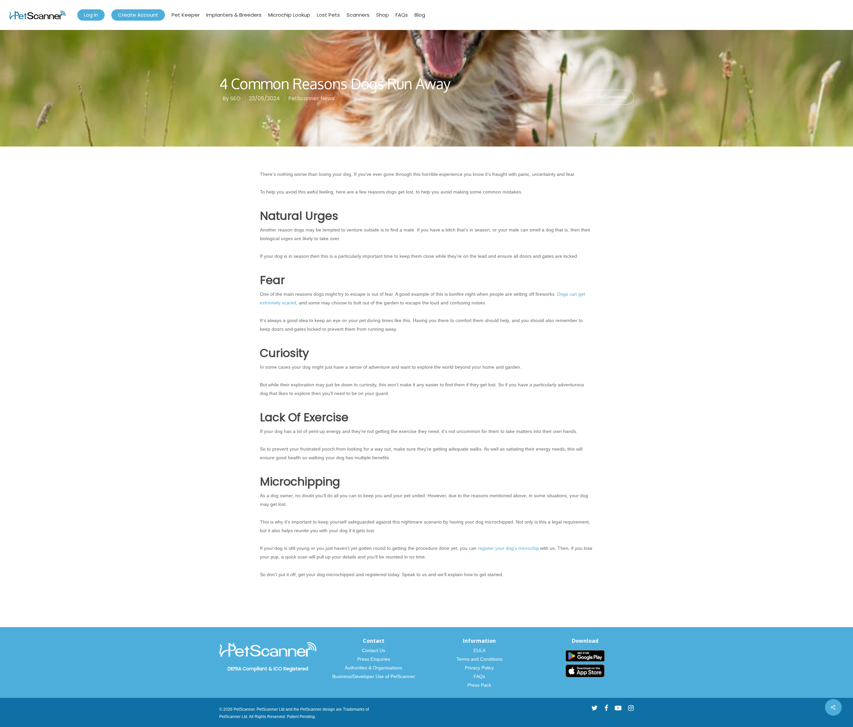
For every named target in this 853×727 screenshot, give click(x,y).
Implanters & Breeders (234, 15)
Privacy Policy (479, 667)
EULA (479, 650)
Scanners (358, 15)
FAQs (402, 15)
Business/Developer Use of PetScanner (373, 676)
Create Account (138, 15)
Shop (382, 15)
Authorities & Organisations (373, 667)
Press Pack (479, 685)
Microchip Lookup (289, 15)
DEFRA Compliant (247, 668)
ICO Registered (291, 668)
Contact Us (373, 650)
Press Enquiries (373, 659)
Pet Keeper (186, 15)
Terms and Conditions (479, 659)
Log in (91, 15)
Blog (420, 15)
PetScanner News (311, 98)
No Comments (611, 97)
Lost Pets (328, 15)
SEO (235, 98)
